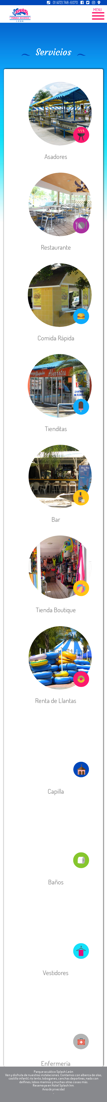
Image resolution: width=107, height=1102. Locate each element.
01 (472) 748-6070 (65, 2)
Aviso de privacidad (53, 1089)
